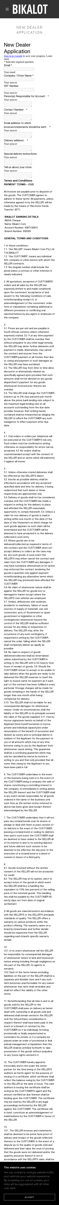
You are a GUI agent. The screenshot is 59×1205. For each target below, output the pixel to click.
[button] (7, 9)
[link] (30, 9)
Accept (29, 1197)
